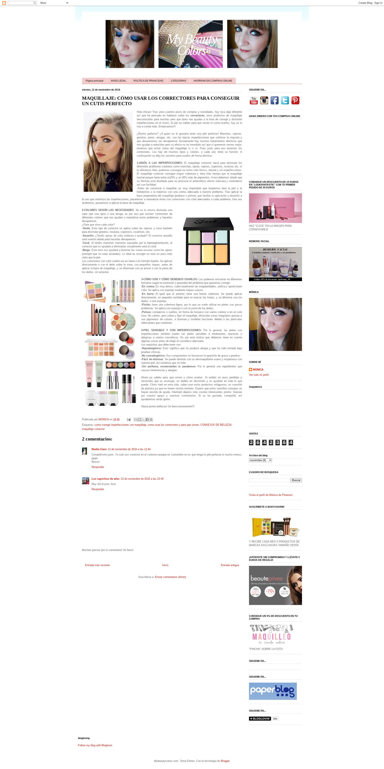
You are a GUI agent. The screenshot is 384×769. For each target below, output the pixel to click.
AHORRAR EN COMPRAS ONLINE (213, 80)
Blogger (225, 760)
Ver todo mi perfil (259, 374)
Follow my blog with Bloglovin (95, 745)
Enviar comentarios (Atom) (170, 576)
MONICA (258, 369)
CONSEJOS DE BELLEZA (216, 424)
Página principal (94, 80)
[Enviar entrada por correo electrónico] (128, 419)
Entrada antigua (230, 565)
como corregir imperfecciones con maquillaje (120, 424)
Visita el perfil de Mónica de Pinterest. (271, 494)
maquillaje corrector (93, 428)
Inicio (165, 565)
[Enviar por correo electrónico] (136, 419)
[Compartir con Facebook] (147, 419)
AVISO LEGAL (118, 80)
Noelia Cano (99, 449)
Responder (98, 466)
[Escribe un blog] (140, 419)
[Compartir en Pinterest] (151, 419)
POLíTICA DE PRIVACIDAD (148, 80)
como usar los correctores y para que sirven (173, 424)
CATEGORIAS (178, 80)
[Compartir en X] (143, 419)
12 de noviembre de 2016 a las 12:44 (129, 449)
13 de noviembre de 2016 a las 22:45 (142, 478)
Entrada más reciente (97, 565)
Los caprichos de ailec (106, 478)
